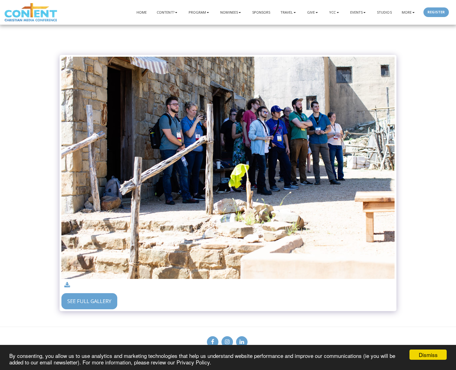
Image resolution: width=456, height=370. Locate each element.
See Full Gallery (89, 301)
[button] (167, 12)
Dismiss (428, 355)
